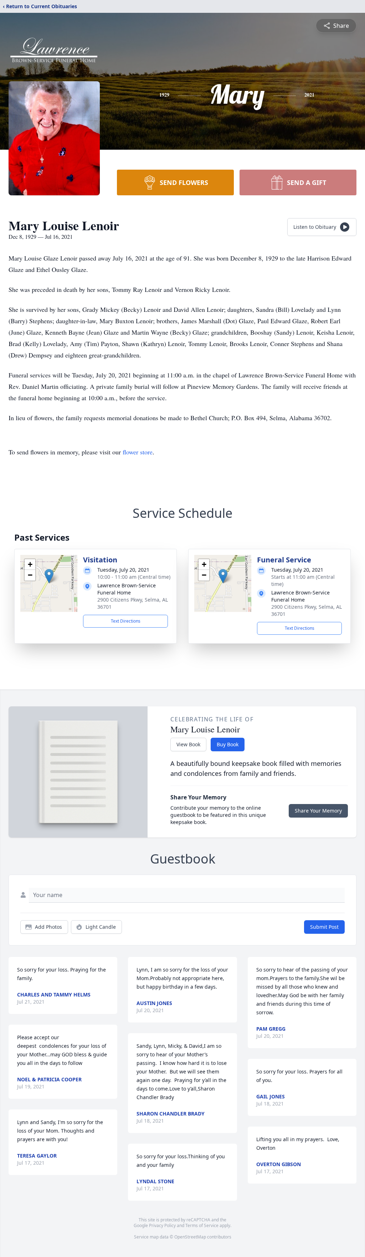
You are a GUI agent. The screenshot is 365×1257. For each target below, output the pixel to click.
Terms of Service (202, 1225)
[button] (49, 576)
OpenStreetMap (190, 1237)
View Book (188, 744)
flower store (138, 452)
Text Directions (125, 621)
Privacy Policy (162, 1225)
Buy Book (227, 744)
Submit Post (324, 926)
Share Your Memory (318, 810)
